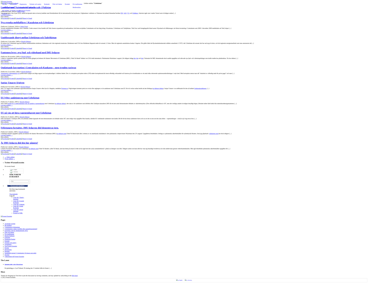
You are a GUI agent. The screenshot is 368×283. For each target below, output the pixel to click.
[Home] (6, 216)
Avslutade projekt (10, 224)
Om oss (4, 4)
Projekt (7, 248)
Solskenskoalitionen (200, 88)
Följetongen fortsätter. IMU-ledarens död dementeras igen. (30, 128)
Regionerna (23, 4)
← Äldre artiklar (10, 157)
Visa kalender (13, 194)
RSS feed (75, 275)
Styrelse (4, 14)
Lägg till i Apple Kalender (18, 207)
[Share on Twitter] (11, 18)
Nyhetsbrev (8, 244)
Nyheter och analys (35, 4)
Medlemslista (77, 7)
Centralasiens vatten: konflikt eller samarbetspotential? (21, 229)
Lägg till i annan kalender (18, 210)
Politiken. (135, 13)
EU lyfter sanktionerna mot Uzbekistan (20, 97)
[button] (11, 196)
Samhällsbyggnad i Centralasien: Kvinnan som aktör (20, 253)
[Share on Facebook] (4, 18)
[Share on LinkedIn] (17, 18)
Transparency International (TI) (10, 73)
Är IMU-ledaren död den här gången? (19, 143)
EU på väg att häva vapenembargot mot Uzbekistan (26, 113)
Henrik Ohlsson (26, 41)
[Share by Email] (26, 18)
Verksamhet (13, 4)
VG (128, 13)
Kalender (47, 4)
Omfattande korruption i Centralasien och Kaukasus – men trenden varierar (38, 67)
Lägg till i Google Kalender (18, 202)
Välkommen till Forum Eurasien (14, 256)
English (15, 169)
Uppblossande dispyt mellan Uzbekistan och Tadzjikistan (28, 37)
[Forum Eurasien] (6, 1)
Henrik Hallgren (26, 71)
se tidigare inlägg (158, 88)
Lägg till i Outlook (18, 204)
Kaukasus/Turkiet (25, 10)
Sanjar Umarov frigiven (12, 82)
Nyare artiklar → (10, 159)
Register (7, 251)
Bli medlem (8, 225)
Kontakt (67, 4)
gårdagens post (214, 133)
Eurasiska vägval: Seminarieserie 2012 (16, 230)
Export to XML (18, 213)
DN (122, 13)
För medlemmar (77, 4)
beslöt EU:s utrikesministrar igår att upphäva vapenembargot (26, 103)
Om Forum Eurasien (11, 246)
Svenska (15, 171)
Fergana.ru (64, 88)
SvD (125, 13)
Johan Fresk (24, 26)
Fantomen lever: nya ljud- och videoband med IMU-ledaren (30, 52)
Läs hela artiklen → (7, 30)
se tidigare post (61, 133)
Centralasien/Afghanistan (27, 7)
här (135, 58)
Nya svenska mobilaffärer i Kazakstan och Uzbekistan (27, 22)
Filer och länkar (57, 4)
